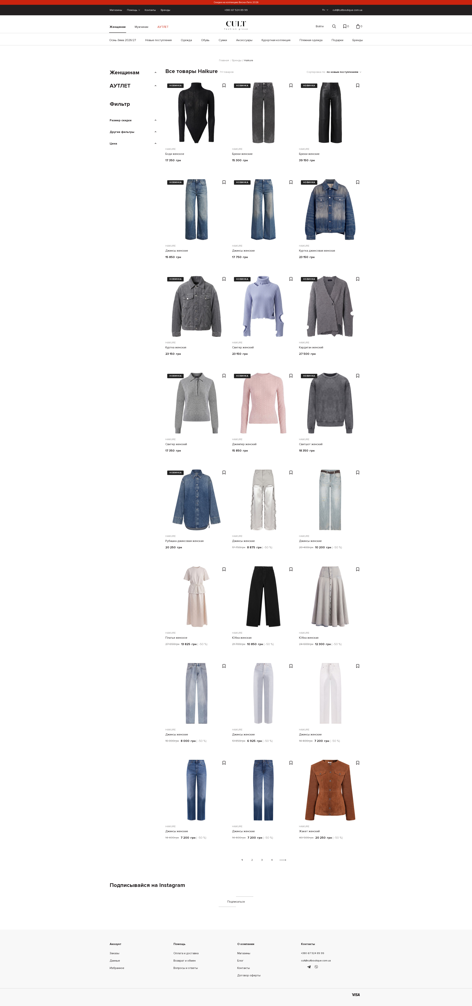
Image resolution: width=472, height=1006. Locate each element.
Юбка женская (241, 638)
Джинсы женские (176, 251)
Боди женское (174, 154)
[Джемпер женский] (263, 403)
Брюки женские (242, 154)
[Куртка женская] (196, 306)
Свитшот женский (310, 444)
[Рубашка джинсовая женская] (196, 500)
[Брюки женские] (263, 113)
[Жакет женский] (330, 790)
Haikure (170, 149)
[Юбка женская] (263, 596)
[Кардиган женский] (330, 306)
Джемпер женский (244, 444)
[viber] (316, 967)
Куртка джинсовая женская (317, 251)
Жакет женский (309, 831)
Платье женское (176, 638)
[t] (309, 967)
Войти (320, 26)
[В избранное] (224, 85)
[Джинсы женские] (196, 209)
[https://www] (303, 967)
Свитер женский (243, 347)
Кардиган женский (311, 347)
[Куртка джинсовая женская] (330, 209)
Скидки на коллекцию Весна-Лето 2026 (236, 2)
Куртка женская (175, 347)
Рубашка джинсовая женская (184, 541)
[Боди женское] (196, 113)
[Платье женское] (196, 596)
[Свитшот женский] (330, 403)
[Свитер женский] (263, 306)
